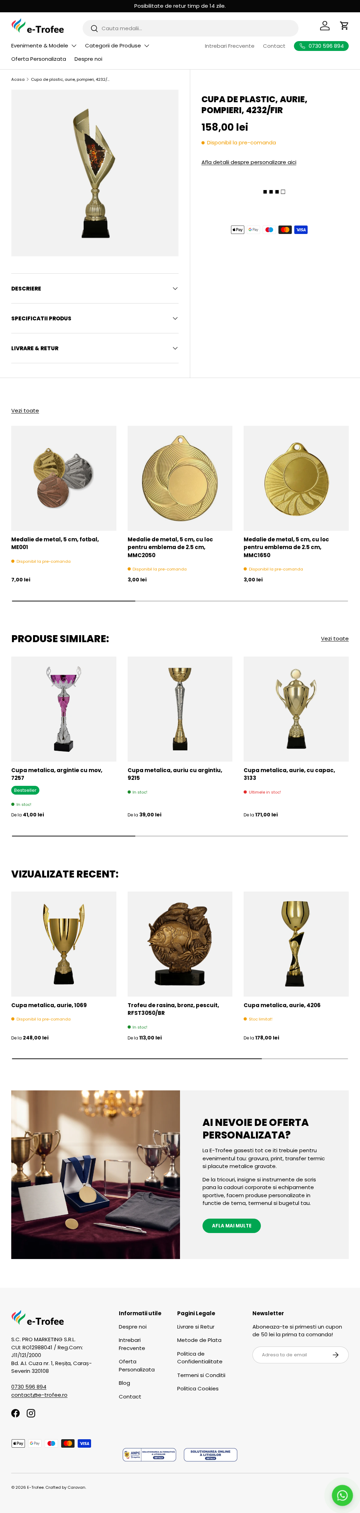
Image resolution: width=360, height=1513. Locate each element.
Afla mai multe (231, 1225)
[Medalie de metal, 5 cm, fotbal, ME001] (63, 478)
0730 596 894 (28, 1386)
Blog (124, 1383)
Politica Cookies (198, 1388)
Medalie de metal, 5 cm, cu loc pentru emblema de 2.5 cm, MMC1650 (286, 547)
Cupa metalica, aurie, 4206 (282, 1005)
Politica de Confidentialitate (200, 1357)
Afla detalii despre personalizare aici (248, 162)
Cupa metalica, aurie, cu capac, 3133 (289, 774)
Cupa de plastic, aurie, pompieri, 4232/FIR (70, 79)
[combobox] (191, 28)
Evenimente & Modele (39, 45)
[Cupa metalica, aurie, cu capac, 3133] (296, 709)
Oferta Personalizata (38, 59)
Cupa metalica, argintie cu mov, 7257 (56, 774)
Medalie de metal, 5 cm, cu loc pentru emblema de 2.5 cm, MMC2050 (170, 547)
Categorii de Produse (113, 45)
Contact (274, 46)
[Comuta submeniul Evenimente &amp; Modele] (74, 45)
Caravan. (77, 1487)
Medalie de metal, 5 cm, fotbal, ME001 (55, 543)
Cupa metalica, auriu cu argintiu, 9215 (175, 774)
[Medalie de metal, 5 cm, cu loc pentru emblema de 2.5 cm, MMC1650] (296, 478)
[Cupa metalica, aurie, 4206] (296, 944)
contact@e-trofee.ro (39, 1394)
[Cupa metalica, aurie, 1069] (63, 944)
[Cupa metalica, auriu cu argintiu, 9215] (180, 709)
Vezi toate (25, 410)
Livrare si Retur (195, 1326)
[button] (344, 25)
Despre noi (88, 59)
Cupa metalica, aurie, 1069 (49, 1005)
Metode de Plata (199, 1340)
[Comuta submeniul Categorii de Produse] (146, 45)
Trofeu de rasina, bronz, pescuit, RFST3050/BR (173, 1009)
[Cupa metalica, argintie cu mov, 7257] (63, 709)
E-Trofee (35, 1487)
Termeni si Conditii (201, 1375)
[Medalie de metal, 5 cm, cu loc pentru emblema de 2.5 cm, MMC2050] (180, 478)
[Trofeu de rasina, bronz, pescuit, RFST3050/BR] (180, 944)
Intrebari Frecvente (230, 46)
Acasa (18, 79)
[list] (95, 173)
